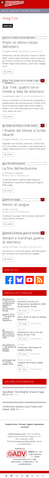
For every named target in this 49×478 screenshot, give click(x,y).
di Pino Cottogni (10, 209)
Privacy (22, 424)
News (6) (8, 26)
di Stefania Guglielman (12, 173)
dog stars (25, 11)
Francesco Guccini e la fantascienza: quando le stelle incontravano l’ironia (31, 304)
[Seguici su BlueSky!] (19, 280)
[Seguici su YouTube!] (29, 280)
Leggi (9, 72)
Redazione (39, 424)
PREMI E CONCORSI (24, 360)
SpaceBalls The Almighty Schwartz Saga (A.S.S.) (23, 393)
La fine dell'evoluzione (19, 168)
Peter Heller (35, 11)
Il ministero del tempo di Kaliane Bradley (29, 348)
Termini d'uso (11, 424)
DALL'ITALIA (21, 299)
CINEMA (20, 314)
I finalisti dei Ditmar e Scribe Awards (24, 132)
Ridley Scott (15, 11)
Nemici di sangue (15, 204)
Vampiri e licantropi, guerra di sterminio (23, 240)
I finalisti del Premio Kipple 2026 (30, 363)
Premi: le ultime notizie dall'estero (20, 44)
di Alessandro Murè (11, 96)
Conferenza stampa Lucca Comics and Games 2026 (22, 408)
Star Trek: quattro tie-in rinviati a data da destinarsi (23, 89)
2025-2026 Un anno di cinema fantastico (31, 318)
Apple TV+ (5, 11)
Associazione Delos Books (24, 441)
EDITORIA (20, 345)
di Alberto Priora (10, 51)
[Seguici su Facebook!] (9, 280)
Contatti (25, 427)
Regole (30, 424)
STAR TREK (21, 329)
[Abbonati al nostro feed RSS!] (39, 280)
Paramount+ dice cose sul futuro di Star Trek (29, 333)
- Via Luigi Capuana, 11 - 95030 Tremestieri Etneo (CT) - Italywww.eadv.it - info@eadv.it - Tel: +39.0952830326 (26, 457)
